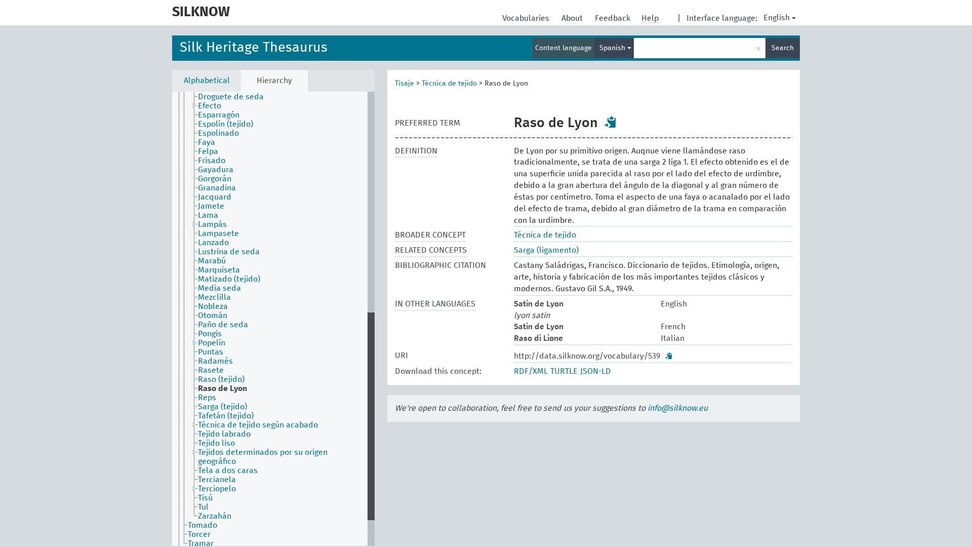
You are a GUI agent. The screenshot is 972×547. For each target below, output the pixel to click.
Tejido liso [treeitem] (216, 443)
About (573, 18)
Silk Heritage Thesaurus (254, 48)
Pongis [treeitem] (210, 334)
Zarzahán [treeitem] (214, 516)
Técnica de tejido (449, 83)
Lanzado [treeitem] (213, 243)
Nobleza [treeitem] (213, 306)
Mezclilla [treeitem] (214, 297)
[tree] (273, 319)
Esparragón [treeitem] (218, 115)
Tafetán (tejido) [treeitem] (226, 416)
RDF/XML (531, 371)
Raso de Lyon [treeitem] (222, 388)
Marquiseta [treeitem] (219, 270)
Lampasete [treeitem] (218, 233)
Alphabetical (207, 80)
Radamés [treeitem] (215, 361)
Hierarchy (274, 80)
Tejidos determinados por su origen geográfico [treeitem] (263, 456)
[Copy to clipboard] (610, 122)
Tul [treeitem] (203, 507)
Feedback (613, 18)
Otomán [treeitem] (212, 315)
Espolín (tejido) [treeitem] (225, 124)
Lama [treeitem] (208, 215)
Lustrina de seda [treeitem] (229, 252)
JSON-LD (595, 371)
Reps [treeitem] (207, 398)
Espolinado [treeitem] (218, 133)
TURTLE (564, 371)
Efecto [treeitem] (209, 106)
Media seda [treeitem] (219, 288)
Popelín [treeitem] (211, 343)
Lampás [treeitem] (212, 224)
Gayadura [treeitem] (215, 170)
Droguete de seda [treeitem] (231, 97)
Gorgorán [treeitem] (214, 179)
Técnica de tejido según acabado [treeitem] (258, 425)
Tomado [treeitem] (202, 525)
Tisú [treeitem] (205, 498)
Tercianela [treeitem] (217, 480)
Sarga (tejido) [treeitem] (222, 407)
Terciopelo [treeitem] (217, 489)
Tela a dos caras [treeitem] (228, 470)
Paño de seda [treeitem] (223, 325)
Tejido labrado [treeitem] (224, 434)
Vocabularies (526, 18)
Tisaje (404, 83)
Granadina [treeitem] (217, 188)
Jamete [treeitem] (211, 206)
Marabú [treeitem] (212, 261)
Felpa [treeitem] (208, 151)
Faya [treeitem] (206, 142)
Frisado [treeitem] (211, 161)
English (776, 18)
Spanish (613, 48)
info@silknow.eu (677, 408)
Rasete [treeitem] (211, 370)
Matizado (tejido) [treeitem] (229, 279)
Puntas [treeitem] (210, 352)
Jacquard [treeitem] (214, 197)
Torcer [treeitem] (199, 534)
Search (783, 48)
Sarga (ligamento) (546, 250)
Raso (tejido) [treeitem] (221, 379)
